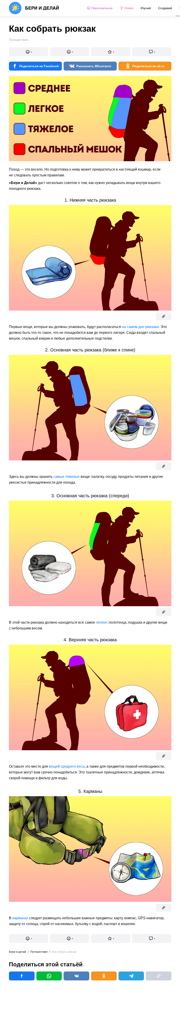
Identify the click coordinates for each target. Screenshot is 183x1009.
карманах (20, 918)
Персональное (102, 8)
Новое (128, 8)
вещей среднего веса (67, 766)
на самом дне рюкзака (140, 327)
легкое (101, 622)
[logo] (34, 8)
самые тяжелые (66, 476)
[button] (28, 51)
